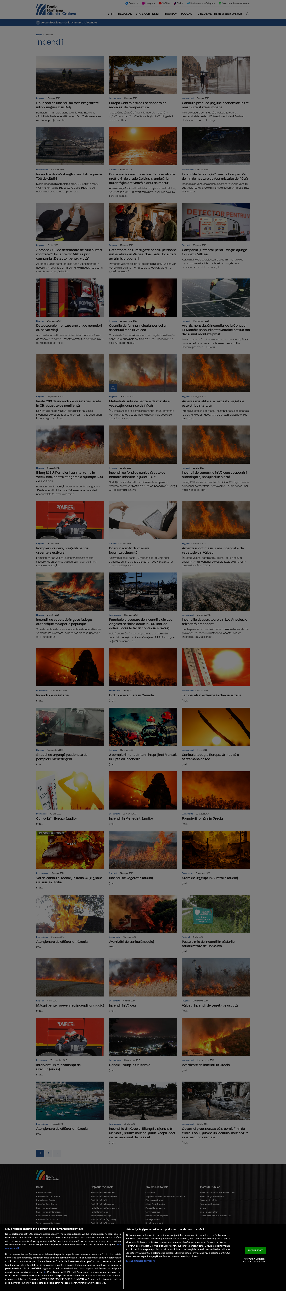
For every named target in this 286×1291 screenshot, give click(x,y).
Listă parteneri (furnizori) (140, 1261)
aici (44, 1272)
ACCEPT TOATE (255, 1250)
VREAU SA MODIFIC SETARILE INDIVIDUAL (254, 1260)
